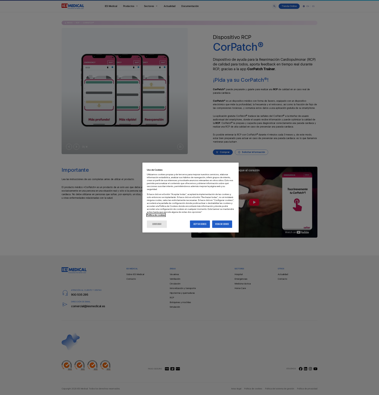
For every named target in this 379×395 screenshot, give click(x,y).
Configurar (156, 224)
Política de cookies (156, 215)
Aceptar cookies (199, 224)
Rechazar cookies (222, 224)
